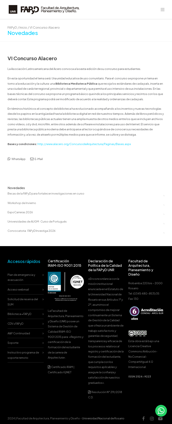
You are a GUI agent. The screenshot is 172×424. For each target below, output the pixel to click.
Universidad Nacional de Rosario (103, 418)
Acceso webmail (18, 289)
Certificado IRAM (62, 367)
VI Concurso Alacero (32, 58)
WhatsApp (18, 159)
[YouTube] (160, 418)
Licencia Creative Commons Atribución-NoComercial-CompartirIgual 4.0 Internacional (142, 356)
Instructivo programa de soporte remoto (23, 355)
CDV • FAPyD (15, 323)
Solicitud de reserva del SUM (23, 301)
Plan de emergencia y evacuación (21, 277)
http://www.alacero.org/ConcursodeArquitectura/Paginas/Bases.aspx (84, 144)
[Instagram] (152, 418)
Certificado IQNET (60, 372)
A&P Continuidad (19, 333)
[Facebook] (143, 418)
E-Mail (38, 159)
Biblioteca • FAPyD (19, 314)
